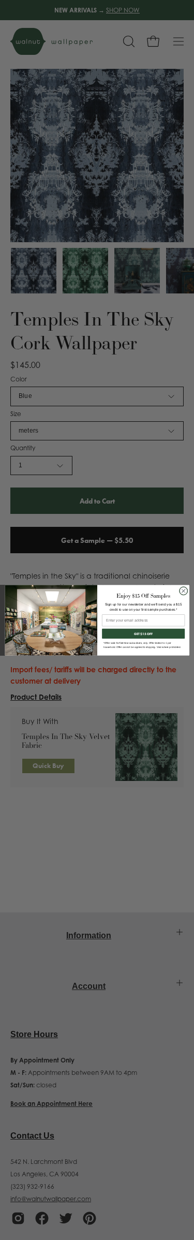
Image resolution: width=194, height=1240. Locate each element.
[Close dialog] (183, 590)
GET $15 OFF (143, 633)
